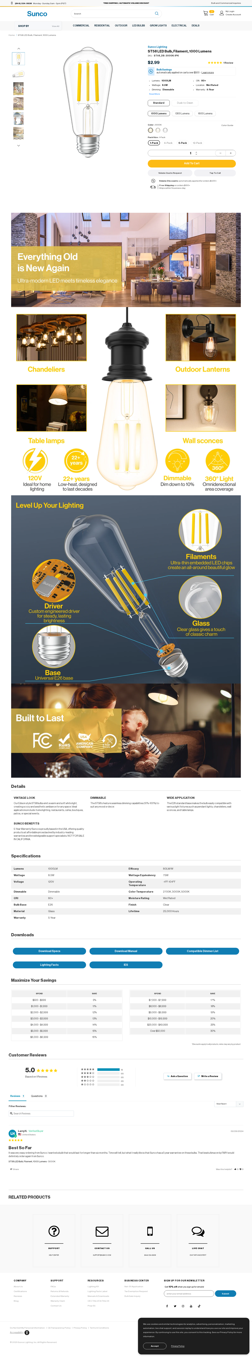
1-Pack (154, 143)
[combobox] (112, 13)
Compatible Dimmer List (202, 951)
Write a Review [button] (209, 1076)
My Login (230, 11)
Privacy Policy (80, 1328)
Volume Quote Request (170, 173)
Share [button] (16, 1169)
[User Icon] (221, 13)
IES (126, 965)
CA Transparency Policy (59, 1328)
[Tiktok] (199, 1306)
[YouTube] (191, 1306)
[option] (86, 102)
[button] (185, 103)
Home (12, 35)
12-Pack (197, 143)
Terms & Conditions (99, 1328)
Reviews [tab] (15, 1096)
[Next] (136, 119)
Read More (154, 94)
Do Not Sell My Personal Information (27, 1328)
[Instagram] (183, 1306)
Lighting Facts (49, 965)
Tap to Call (215, 173)
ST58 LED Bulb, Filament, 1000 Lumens (28, 1161)
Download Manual (126, 951)
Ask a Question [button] (179, 1076)
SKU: (150, 56)
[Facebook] (167, 1306)
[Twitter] (175, 1306)
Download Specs (49, 951)
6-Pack (182, 143)
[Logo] (37, 14)
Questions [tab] (37, 1096)
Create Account (233, 15)
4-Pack (168, 143)
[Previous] (36, 119)
